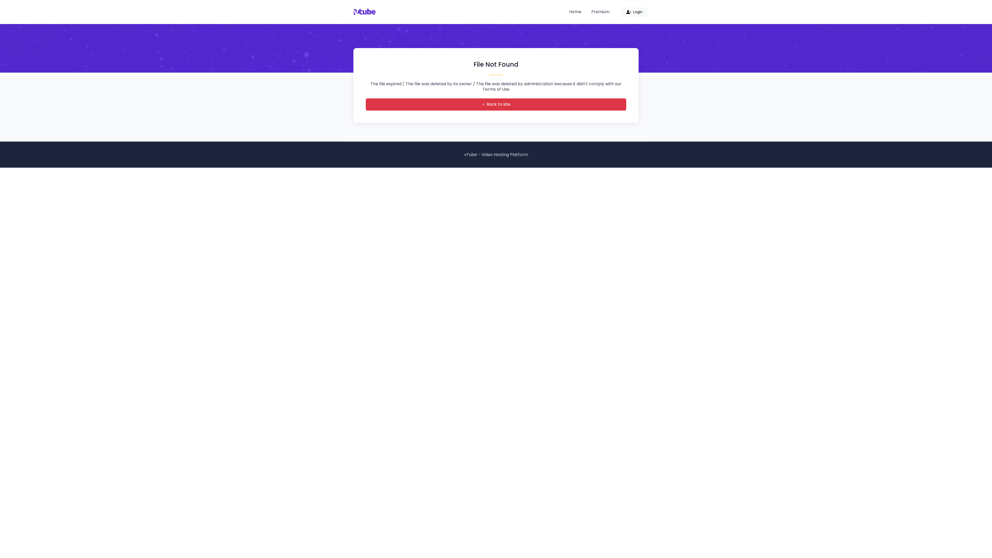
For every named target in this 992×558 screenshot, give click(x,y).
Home (575, 12)
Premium (600, 12)
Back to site (498, 104)
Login (637, 11)
